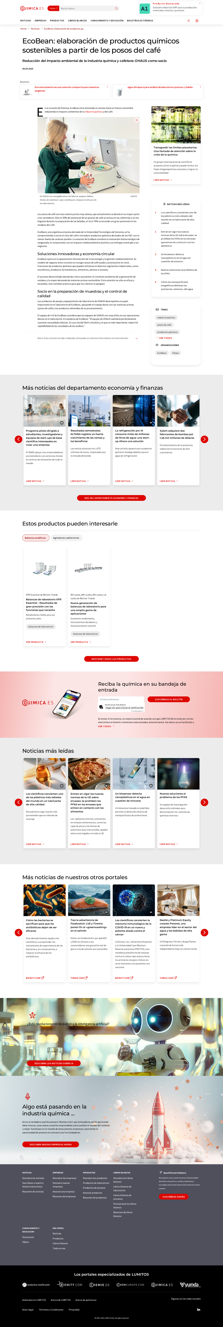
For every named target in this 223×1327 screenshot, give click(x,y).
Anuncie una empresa (64, 1191)
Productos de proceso (94, 1187)
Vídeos (25, 1241)
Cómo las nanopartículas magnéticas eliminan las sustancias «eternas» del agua (177, 285)
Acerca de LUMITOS (61, 1299)
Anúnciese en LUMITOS (34, 1299)
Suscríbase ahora (174, 1196)
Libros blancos (60, 1243)
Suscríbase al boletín (168, 699)
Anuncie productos (92, 1192)
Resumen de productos (95, 1197)
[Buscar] (116, 8)
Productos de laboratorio (96, 1182)
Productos (58, 1238)
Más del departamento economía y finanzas (111, 497)
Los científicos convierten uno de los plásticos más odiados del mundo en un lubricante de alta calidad (178, 218)
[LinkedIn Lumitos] (198, 1309)
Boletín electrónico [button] (140, 20)
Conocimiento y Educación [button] (107, 20)
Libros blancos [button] (77, 20)
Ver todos (165, 337)
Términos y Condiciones (51, 1309)
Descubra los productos (95, 1178)
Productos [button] (57, 20)
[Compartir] (188, 21)
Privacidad (74, 1309)
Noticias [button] (25, 20)
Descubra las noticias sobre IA (54, 1063)
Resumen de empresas (64, 1196)
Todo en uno (59, 1248)
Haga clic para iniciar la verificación (124, 707)
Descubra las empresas (64, 1178)
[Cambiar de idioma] (197, 21)
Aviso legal (28, 1309)
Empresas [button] (40, 20)
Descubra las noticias (33, 1178)
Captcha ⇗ (137, 711)
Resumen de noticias (33, 1191)
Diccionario (28, 1237)
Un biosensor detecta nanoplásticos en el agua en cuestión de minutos (176, 258)
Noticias (57, 1233)
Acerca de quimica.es (86, 1299)
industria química (94, 111)
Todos (52, 8)
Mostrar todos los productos (111, 658)
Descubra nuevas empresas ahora (51, 1144)
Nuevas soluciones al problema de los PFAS (179, 271)
